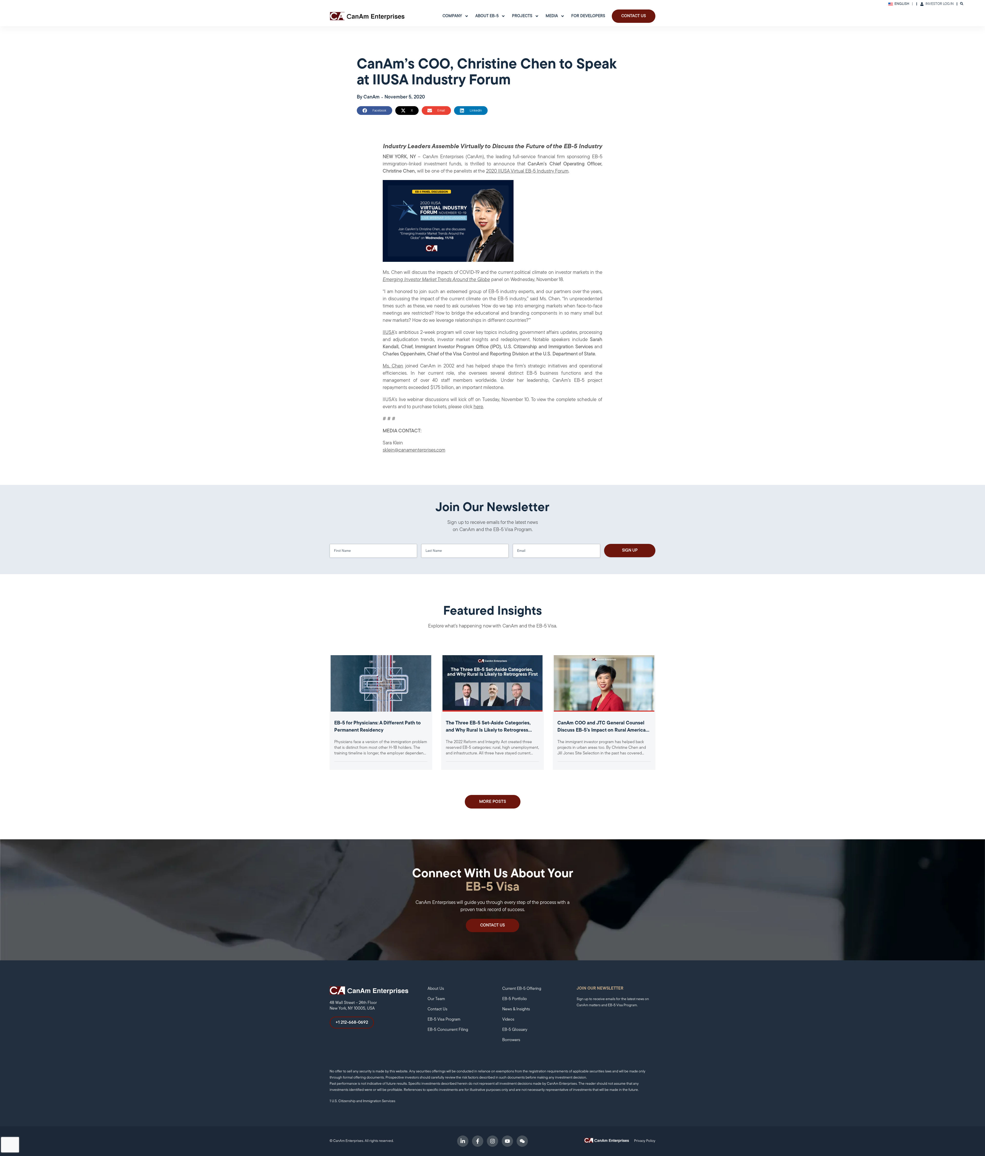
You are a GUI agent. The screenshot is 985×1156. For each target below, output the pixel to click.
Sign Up (630, 551)
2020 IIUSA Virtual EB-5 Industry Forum (527, 171)
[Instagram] (492, 1141)
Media (552, 16)
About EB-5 (487, 16)
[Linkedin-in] (462, 1141)
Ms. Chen (393, 366)
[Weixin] (522, 1141)
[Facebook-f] (477, 1141)
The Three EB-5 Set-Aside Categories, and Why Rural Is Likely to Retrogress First (488, 730)
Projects (522, 16)
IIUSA (388, 332)
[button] (374, 110)
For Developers (588, 16)
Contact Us (633, 16)
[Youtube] (507, 1141)
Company (452, 16)
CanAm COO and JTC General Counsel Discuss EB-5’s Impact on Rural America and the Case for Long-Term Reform (601, 730)
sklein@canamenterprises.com (414, 450)
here (478, 407)
